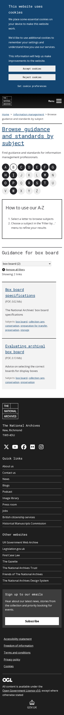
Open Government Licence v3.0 (21, 690)
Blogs (6, 485)
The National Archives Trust (19, 568)
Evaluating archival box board (25, 349)
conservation (12, 325)
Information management (28, 114)
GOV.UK (32, 707)
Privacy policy (12, 659)
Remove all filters (15, 269)
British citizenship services (18, 517)
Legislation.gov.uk (13, 549)
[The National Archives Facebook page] (24, 447)
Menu (51, 101)
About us (8, 466)
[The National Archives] (7, 101)
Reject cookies (32, 77)
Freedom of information (18, 645)
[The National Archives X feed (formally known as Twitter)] (6, 447)
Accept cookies (32, 68)
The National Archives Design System (25, 580)
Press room (9, 504)
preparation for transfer (34, 325)
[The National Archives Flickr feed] (32, 447)
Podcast (7, 491)
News (5, 479)
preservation (12, 330)
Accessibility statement (18, 639)
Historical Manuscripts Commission (24, 523)
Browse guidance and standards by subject (27, 136)
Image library (10, 498)
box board (21, 321)
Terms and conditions (17, 652)
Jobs (5, 511)
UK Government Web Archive (20, 542)
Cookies (9, 666)
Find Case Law (11, 555)
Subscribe (32, 621)
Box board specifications (20, 292)
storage (25, 330)
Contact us (9, 473)
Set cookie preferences (32, 86)
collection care (36, 321)
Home (5, 114)
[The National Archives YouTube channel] (15, 447)
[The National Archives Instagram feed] (41, 447)
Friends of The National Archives (22, 574)
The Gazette (10, 561)
